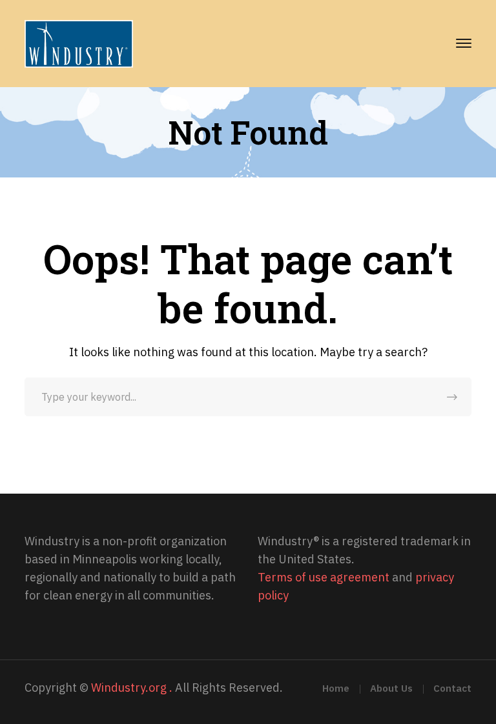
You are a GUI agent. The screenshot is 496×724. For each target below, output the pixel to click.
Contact (452, 688)
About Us (391, 688)
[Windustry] (79, 42)
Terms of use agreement (323, 577)
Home (335, 688)
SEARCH (452, 397)
